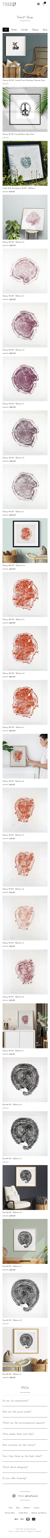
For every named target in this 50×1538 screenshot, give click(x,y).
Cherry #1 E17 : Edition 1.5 (13, 835)
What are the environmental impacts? (24, 1423)
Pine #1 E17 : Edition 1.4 (12, 1212)
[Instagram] (14, 1495)
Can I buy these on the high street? (22, 1456)
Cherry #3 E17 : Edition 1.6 (13, 242)
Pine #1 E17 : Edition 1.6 (12, 1105)
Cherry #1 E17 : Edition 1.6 (13, 781)
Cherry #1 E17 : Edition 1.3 (13, 943)
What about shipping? (15, 1467)
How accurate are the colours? (19, 1445)
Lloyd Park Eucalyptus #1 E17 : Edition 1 (19, 188)
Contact (36, 1508)
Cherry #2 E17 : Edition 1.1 (13, 727)
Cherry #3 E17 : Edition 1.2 (13, 458)
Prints (14, 30)
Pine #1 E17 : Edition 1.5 (12, 1159)
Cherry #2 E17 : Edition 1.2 (14, 673)
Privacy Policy (10, 1513)
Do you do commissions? (16, 1401)
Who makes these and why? (18, 1434)
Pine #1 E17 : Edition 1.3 (12, 1266)
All (5, 30)
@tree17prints (31, 1496)
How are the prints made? (17, 1412)
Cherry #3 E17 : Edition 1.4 (13, 350)
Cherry (35, 30)
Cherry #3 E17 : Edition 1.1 (13, 512)
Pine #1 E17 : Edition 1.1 (12, 1374)
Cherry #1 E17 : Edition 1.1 (13, 1051)
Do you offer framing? (15, 1478)
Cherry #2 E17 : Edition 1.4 (14, 565)
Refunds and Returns (39, 1513)
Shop (18, 1508)
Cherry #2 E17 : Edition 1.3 (13, 619)
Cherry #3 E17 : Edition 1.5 (13, 296)
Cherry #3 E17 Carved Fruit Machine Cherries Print (24, 80)
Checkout (27, 1508)
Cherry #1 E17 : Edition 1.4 (13, 889)
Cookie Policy (23, 1513)
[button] (25, 1402)
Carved (24, 30)
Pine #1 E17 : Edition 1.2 (12, 1320)
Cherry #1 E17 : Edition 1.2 (13, 997)
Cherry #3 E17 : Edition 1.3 (13, 404)
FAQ (10, 1508)
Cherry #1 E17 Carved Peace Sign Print (18, 134)
